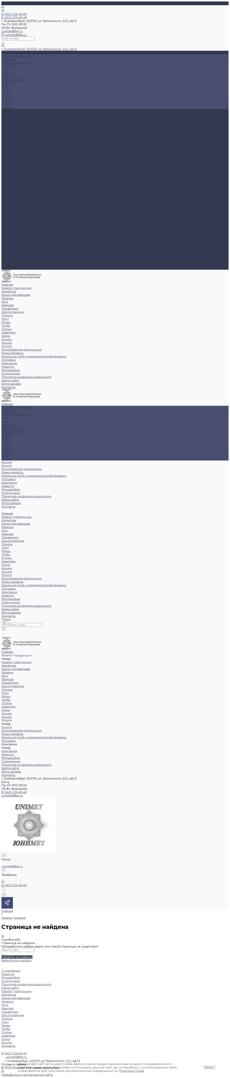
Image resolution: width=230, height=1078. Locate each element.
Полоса (6, 83)
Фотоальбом (10, 138)
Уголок (6, 97)
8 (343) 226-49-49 (14, 792)
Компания (9, 240)
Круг (4, 69)
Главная (7, 162)
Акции (6, 107)
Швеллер (8, 100)
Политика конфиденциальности (26, 145)
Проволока (9, 76)
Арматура (8, 59)
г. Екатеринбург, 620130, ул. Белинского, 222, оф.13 (39, 49)
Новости (7, 134)
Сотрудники (10, 141)
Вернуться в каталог (16, 960)
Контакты (8, 264)
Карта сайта (10, 148)
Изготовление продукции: (21, 117)
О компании (10, 971)
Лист (5, 86)
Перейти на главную (17, 957)
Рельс (6, 90)
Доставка (8, 127)
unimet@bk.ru (12, 31)
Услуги (6, 223)
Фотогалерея (11, 261)
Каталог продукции (16, 165)
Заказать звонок (13, 268)
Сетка (5, 103)
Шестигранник (12, 80)
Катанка (7, 66)
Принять (209, 1067)
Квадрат (7, 73)
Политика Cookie (131, 1071)
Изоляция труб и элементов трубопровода (33, 124)
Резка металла (12, 121)
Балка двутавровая (15, 62)
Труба (5, 93)
